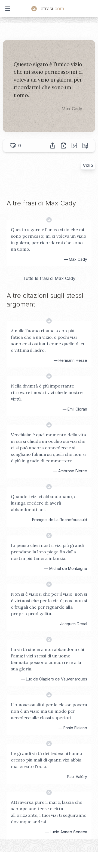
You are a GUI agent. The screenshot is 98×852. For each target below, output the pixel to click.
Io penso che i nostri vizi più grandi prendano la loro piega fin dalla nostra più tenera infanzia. (47, 552)
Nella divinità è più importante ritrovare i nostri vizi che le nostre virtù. (46, 392)
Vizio (88, 165)
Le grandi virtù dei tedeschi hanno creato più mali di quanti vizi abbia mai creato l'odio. (46, 760)
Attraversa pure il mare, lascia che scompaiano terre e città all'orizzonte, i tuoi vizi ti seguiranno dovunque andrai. (49, 811)
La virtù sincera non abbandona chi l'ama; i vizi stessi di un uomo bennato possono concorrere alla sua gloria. (47, 659)
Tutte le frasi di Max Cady (49, 278)
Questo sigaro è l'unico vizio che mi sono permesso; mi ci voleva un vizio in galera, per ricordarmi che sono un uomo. (48, 239)
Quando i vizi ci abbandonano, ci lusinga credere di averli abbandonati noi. (44, 503)
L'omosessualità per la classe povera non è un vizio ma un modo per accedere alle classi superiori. (49, 711)
